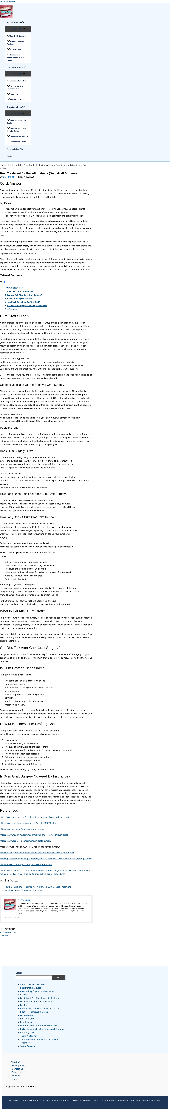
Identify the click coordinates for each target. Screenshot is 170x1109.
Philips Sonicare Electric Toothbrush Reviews (42, 1029)
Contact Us (17, 1069)
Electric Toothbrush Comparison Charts (39, 1008)
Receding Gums (28, 1032)
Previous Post (8, 932)
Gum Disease (26, 1015)
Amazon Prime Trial (15, 149)
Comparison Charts (18, 142)
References (11, 309)
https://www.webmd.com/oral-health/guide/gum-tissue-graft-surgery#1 (35, 817)
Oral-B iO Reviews (18, 36)
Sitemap (16, 1075)
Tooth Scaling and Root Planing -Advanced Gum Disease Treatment (38, 887)
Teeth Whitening (28, 1036)
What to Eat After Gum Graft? (20, 291)
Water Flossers (16, 49)
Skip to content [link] (8, 1)
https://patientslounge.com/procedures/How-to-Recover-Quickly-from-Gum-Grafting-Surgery (46, 858)
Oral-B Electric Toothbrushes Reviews (38, 1025)
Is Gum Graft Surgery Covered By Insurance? (27, 305)
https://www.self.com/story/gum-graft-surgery (23, 829)
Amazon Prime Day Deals (16, 121)
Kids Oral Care (16, 100)
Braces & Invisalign (18, 81)
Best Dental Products (19, 136)
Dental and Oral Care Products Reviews (27, 165)
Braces (23, 994)
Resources (17, 1072)
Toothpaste (26, 1043)
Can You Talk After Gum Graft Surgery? (24, 295)
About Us (15, 1062)
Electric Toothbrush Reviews (34, 1012)
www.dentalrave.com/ (12, 917)
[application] (23, 22)
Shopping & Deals (14, 107)
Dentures (14, 94)
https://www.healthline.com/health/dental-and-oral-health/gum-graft (34, 835)
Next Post (6, 935)
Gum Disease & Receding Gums (15, 87)
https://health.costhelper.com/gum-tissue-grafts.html (26, 864)
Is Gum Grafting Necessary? (19, 298)
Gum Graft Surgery (14, 288)
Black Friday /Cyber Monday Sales (17, 129)
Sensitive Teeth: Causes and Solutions (23, 890)
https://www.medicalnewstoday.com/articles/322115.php (28, 823)
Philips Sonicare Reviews (15, 42)
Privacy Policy (19, 1065)
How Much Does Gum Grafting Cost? (23, 302)
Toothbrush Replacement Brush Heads (15, 57)
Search (19, 973)
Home (9, 156)
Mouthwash (26, 1022)
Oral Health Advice (15, 67)
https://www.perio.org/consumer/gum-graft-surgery (25, 841)
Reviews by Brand (14, 22)
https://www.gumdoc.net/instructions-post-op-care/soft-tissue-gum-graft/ (37, 852)
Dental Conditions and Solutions (64, 165)
